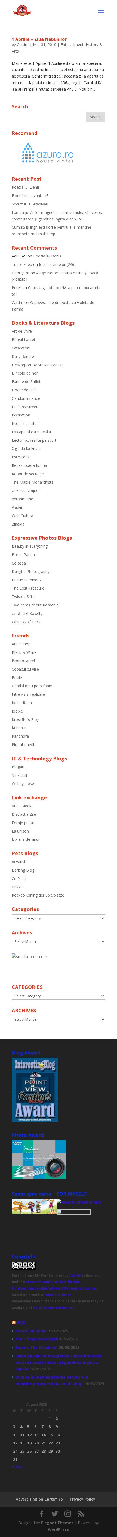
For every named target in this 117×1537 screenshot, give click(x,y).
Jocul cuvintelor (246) (57, 264)
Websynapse (23, 783)
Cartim (23, 44)
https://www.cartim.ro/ (53, 1307)
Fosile (17, 677)
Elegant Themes (57, 1522)
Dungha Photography (31, 571)
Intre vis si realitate (28, 694)
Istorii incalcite (24, 423)
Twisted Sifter (24, 596)
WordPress (58, 1529)
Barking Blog (23, 870)
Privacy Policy (82, 1499)
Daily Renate (23, 356)
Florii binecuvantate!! (30, 195)
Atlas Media (22, 805)
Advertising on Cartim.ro (39, 1499)
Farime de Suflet (26, 381)
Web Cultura (22, 515)
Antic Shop (21, 643)
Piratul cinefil (23, 744)
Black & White (24, 652)
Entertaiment (72, 44)
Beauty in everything (30, 546)
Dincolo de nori (25, 373)
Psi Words (20, 456)
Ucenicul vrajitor (26, 490)
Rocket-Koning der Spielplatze (38, 895)
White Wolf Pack (26, 621)
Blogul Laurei (23, 339)
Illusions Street (25, 406)
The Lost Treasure (28, 588)
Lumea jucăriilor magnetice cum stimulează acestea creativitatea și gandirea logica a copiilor (59, 1362)
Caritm (75, 1275)
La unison (20, 831)
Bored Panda (23, 554)
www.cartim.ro (58, 1295)
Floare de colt (24, 389)
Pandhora (20, 736)
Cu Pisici (19, 878)
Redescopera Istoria (29, 465)
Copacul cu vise (25, 669)
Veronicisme (22, 498)
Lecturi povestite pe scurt (34, 440)
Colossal (19, 563)
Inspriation (21, 415)
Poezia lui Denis (26, 187)
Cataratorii (21, 348)
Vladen (17, 507)
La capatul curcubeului (31, 431)
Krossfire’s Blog (25, 719)
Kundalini (19, 727)
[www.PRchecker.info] (79, 1202)
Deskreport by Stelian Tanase (38, 364)
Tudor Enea (22, 264)
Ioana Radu (22, 702)
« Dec (17, 1466)
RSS (21, 1322)
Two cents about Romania (35, 605)
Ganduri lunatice (26, 398)
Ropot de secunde (28, 473)
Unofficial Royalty (27, 613)
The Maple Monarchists (32, 482)
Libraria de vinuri (26, 839)
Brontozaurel (23, 660)
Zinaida (18, 524)
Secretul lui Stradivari (30, 204)
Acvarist (19, 861)
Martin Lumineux (26, 579)
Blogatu (19, 766)
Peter (16, 287)
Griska (17, 886)
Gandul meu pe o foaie (32, 685)
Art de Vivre (22, 331)
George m (20, 272)
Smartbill (19, 775)
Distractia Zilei (24, 814)
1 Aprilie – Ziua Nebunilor (39, 39)
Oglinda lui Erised (27, 448)
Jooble (17, 711)
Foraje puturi (23, 822)
